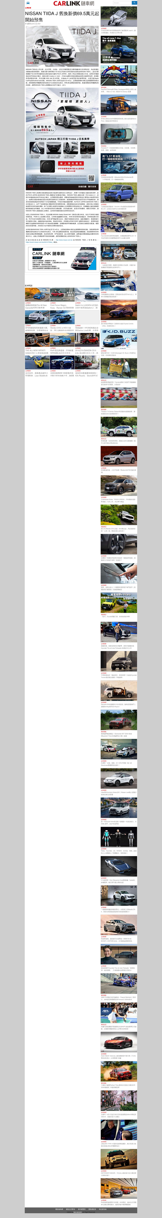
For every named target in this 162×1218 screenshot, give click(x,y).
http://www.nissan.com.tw (64, 240)
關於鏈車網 (59, 1209)
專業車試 (103, 527)
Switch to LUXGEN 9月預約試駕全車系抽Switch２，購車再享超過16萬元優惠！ (86, 308)
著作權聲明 (82, 1209)
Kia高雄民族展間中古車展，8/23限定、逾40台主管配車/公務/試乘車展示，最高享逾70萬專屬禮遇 (118, 1203)
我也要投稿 (102, 1209)
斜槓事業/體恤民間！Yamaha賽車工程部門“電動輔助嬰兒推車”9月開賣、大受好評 (118, 383)
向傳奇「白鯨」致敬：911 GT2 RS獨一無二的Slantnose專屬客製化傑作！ (116, 764)
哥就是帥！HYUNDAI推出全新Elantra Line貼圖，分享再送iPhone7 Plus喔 (86, 330)
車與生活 (103, 263)
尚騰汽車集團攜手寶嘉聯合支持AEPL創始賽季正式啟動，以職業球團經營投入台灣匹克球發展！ (118, 1027)
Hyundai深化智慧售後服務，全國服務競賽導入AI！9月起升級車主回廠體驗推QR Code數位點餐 (118, 237)
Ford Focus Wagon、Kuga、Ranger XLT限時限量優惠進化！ (62, 308)
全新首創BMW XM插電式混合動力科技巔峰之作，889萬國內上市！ (62, 376)
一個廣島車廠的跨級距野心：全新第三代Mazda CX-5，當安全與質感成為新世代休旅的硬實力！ (118, 910)
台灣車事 (28, 8)
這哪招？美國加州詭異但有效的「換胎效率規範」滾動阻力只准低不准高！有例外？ (118, 559)
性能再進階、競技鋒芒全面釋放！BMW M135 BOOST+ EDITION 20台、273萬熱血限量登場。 (117, 940)
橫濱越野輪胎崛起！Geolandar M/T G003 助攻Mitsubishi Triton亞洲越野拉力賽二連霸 (116, 735)
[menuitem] (28, 3)
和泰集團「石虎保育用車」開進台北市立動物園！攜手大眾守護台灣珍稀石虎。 (118, 442)
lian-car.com (78, 1212)
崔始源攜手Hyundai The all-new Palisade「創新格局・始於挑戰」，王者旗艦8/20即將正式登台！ (118, 969)
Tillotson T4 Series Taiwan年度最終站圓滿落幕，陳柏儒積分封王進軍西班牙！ (118, 412)
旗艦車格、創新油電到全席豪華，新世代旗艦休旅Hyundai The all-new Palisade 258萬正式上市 (117, 647)
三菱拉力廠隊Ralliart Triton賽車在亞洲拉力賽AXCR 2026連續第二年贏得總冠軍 (118, 1086)
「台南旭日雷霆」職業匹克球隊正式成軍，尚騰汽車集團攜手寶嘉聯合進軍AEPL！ (118, 266)
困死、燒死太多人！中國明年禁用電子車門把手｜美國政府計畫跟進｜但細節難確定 (118, 588)
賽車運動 (103, 87)
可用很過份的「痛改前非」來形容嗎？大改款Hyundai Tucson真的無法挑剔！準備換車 (119, 676)
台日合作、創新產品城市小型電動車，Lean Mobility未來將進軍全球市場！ (36, 376)
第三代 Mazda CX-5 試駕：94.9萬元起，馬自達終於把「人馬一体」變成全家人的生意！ (118, 530)
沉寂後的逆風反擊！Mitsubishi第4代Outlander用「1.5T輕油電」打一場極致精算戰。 (117, 178)
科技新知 (103, 146)
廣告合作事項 (70, 1209)
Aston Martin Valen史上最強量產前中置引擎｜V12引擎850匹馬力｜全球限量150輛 (118, 1057)
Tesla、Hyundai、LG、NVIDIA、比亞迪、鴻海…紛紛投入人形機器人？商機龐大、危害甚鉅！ (119, 852)
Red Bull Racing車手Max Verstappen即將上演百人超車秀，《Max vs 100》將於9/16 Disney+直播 (118, 90)
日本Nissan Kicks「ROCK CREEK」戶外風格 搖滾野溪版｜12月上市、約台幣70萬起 (118, 500)
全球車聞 (103, 28)
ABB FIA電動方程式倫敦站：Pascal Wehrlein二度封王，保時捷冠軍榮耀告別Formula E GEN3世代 (118, 998)
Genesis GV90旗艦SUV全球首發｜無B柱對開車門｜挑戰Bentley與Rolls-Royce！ (118, 705)
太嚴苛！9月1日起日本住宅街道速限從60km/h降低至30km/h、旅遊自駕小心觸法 (118, 1115)
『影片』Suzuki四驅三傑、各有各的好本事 (115, 616)
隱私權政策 (92, 1209)
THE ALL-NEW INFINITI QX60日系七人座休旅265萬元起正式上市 (36, 353)
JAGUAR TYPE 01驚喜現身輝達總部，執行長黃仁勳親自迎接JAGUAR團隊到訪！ (118, 1145)
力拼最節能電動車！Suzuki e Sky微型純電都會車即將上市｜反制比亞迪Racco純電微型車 (118, 207)
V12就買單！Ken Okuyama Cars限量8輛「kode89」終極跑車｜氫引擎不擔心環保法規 (118, 881)
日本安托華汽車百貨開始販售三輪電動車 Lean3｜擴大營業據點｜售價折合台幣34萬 (118, 31)
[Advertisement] (62, 279)
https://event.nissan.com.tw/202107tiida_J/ (40, 242)
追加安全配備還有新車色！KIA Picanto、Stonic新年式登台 (86, 376)
